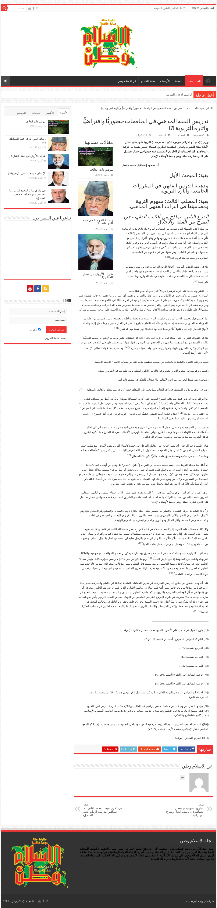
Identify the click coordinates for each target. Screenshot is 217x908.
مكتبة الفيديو (148, 81)
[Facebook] (33, 8)
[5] (82, 388)
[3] (116, 328)
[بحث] (4, 8)
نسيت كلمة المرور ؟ (55, 338)
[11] (196, 611)
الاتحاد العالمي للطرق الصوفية (169, 8)
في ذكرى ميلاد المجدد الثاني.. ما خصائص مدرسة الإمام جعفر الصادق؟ (102, 810)
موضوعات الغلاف (101, 169)
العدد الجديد (194, 81)
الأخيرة (64, 112)
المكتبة (178, 81)
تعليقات (36, 112)
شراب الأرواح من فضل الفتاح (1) (98, 275)
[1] (167, 257)
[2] (196, 281)
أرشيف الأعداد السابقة (179, 94)
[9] (150, 558)
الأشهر (50, 112)
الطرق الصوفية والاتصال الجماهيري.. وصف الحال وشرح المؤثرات (185, 810)
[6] (180, 413)
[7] (129, 455)
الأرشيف (165, 81)
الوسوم (21, 112)
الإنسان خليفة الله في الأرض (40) (27, 173)
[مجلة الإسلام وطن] (108, 43)
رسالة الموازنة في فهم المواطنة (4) (98, 221)
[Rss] (37, 8)
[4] (126, 347)
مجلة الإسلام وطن (21, 901)
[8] (140, 543)
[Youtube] (29, 8)
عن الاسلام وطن (127, 81)
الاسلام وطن (199, 135)
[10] (172, 573)
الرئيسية (208, 80)
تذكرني (33, 329)
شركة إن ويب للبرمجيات (200, 901)
